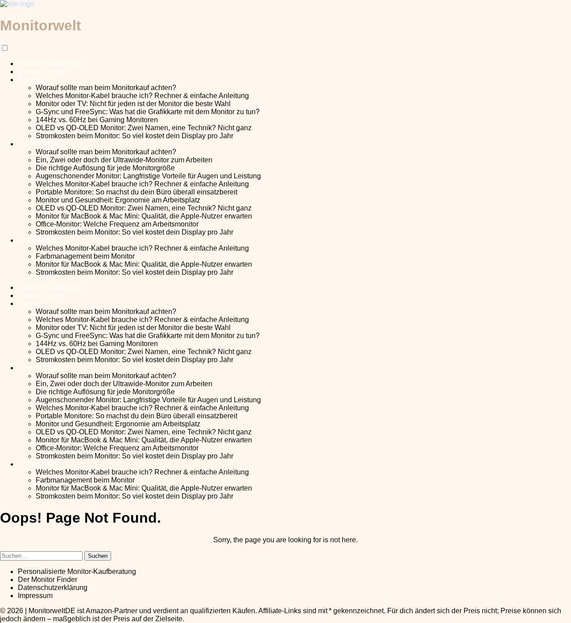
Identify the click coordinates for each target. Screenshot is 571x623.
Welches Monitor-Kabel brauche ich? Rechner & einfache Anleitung (142, 95)
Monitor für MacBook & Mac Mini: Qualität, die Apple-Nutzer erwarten (144, 216)
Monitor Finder (41, 71)
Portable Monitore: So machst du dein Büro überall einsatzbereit (136, 192)
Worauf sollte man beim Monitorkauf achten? (106, 87)
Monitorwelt (40, 25)
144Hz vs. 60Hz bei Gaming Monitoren (97, 120)
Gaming (30, 79)
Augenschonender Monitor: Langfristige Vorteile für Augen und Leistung (148, 176)
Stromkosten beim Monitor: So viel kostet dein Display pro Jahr (134, 136)
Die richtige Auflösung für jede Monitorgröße (105, 168)
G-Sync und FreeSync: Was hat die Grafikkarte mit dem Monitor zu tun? (148, 112)
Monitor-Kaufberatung (52, 63)
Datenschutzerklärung (52, 587)
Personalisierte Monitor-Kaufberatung (77, 571)
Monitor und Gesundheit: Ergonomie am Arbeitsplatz (118, 200)
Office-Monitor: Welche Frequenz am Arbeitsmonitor (117, 224)
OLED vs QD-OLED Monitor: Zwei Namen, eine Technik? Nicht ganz (144, 128)
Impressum (35, 595)
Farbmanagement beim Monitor (85, 256)
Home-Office (38, 144)
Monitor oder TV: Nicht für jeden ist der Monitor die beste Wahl (133, 103)
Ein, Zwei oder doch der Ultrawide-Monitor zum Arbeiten (124, 160)
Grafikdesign (38, 240)
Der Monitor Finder (47, 579)
